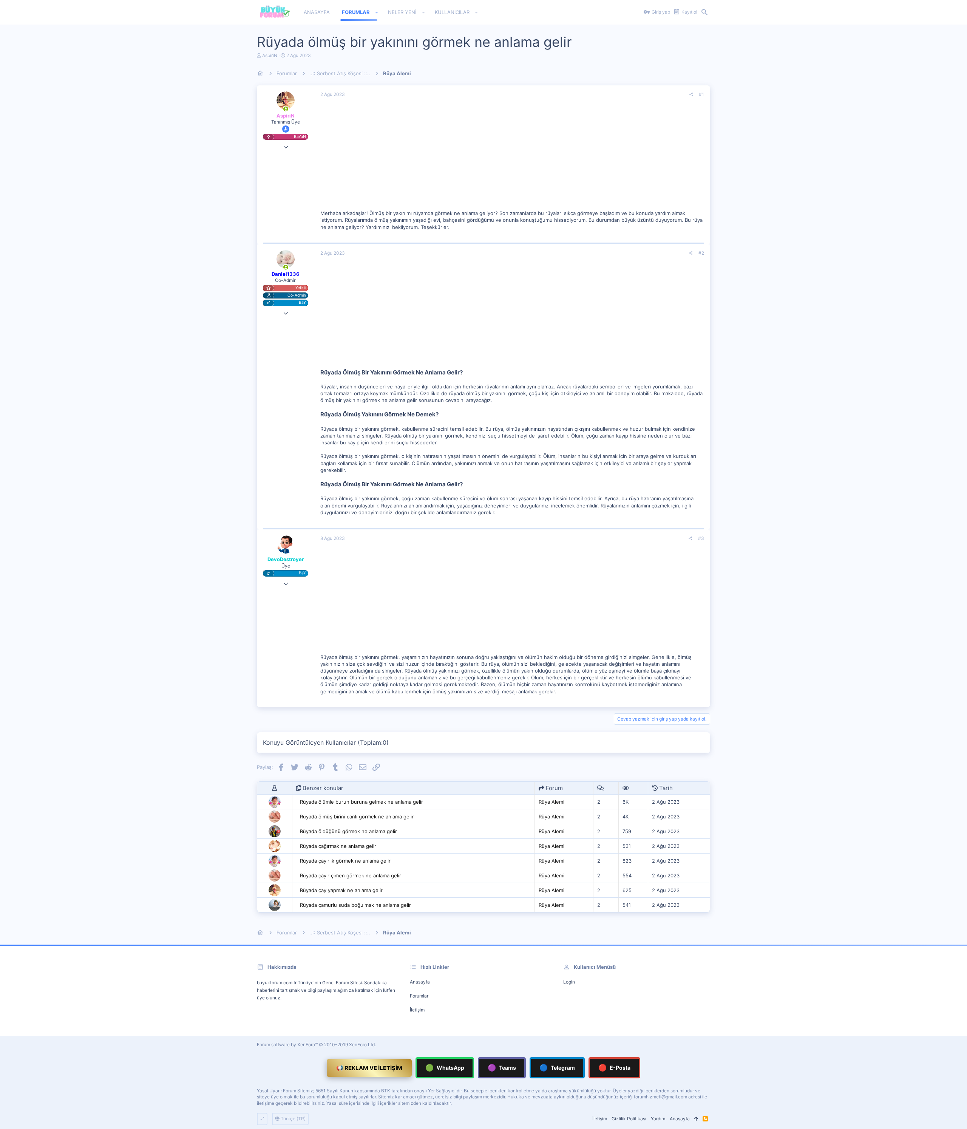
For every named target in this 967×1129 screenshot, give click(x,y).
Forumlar (419, 996)
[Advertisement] (512, 157)
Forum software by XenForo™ (316, 1044)
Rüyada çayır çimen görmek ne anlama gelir (350, 875)
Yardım (658, 1118)
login (569, 982)
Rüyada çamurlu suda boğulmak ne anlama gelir (355, 905)
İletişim (417, 1010)
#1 (701, 94)
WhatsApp (444, 1068)
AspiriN (269, 55)
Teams (502, 1068)
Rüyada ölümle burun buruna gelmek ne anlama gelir (361, 802)
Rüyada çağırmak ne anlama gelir (338, 846)
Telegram (557, 1068)
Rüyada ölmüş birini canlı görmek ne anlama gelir (357, 816)
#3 (701, 538)
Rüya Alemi (551, 802)
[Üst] (696, 1119)
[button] (376, 12)
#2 (701, 253)
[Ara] (704, 12)
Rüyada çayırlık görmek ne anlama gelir (345, 861)
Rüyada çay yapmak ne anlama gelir (341, 890)
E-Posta (614, 1068)
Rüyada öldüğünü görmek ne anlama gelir (348, 831)
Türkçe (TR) (293, 1118)
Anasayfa (420, 982)
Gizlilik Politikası (629, 1118)
